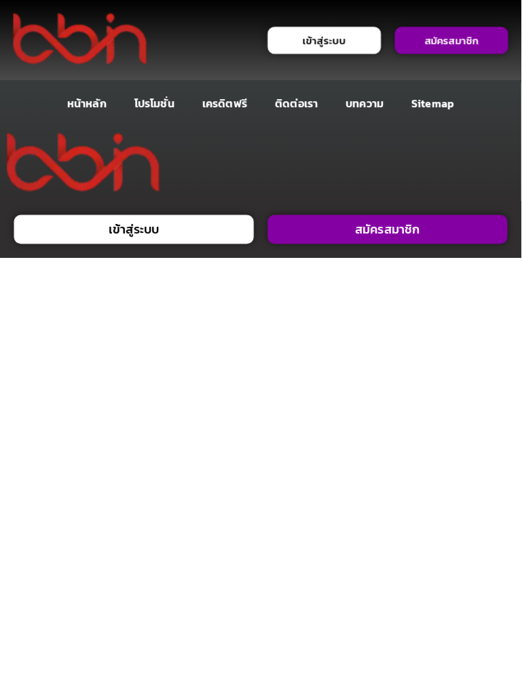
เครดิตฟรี (224, 103)
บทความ (365, 103)
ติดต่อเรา (296, 103)
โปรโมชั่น (154, 103)
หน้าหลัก (87, 103)
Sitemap (432, 103)
